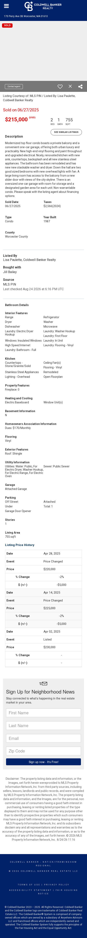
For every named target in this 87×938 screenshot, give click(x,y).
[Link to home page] (43, 6)
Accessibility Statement (30, 890)
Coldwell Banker (24, 862)
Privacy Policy (56, 885)
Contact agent (13, 86)
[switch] (60, 86)
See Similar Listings (66, 132)
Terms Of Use (29, 885)
